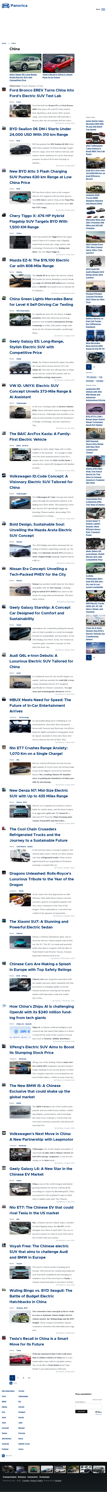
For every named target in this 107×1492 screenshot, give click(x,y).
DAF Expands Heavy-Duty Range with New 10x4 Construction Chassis (94, 447)
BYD (18, 141)
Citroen (21, 1407)
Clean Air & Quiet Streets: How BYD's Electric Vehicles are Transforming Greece (95, 633)
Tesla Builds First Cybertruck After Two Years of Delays (95, 502)
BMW (19, 1103)
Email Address (80, 1402)
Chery (19, 233)
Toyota (21, 1391)
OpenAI (28, 1024)
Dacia (20, 1438)
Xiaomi (19, 933)
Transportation (9, 1477)
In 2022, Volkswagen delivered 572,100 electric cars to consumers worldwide (94, 581)
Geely (19, 359)
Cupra (20, 1449)
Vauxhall (5, 1444)
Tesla (19, 1350)
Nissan (19, 581)
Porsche (21, 1433)
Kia (19, 1401)
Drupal (58, 1480)
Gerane (100, 380)
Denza (19, 802)
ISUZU (30, 847)
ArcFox (25, 446)
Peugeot (21, 1412)
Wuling (19, 1308)
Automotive (32, 1477)
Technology (24, 717)
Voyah (19, 1263)
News (21, 891)
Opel (4, 1423)
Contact (25, 1480)
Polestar (5, 1449)
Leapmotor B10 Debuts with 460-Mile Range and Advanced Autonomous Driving (95, 394)
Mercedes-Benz (23, 311)
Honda (21, 1417)
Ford (19, 102)
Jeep (20, 1423)
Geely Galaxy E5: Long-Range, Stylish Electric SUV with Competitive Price (23, 77)
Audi (18, 673)
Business (22, 1059)
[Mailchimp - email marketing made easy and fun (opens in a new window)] (98, 1413)
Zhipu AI (20, 1024)
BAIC (19, 446)
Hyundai (5, 1428)
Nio (18, 760)
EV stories (91, 377)
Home (4, 43)
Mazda (19, 272)
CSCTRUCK (21, 847)
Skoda (4, 1433)
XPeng (24, 976)
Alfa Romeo (6, 1438)
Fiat (3, 1412)
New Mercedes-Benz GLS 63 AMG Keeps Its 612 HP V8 (95, 346)
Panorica (19, 6)
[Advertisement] (53, 26)
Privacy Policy (37, 1480)
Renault (21, 1428)
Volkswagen (22, 403)
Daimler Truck (24, 1444)
